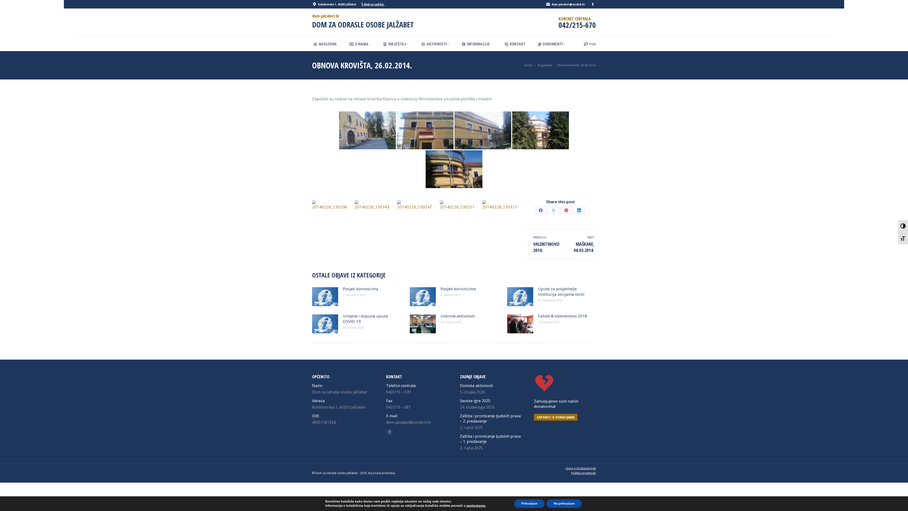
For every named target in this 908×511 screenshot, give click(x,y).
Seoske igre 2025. (475, 400)
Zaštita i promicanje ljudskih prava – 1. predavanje (490, 439)
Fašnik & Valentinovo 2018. (563, 316)
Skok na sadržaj (374, 4)
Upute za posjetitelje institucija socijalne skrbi (561, 291)
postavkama (476, 506)
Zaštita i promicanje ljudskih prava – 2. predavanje (490, 418)
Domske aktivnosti (476, 385)
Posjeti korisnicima (360, 288)
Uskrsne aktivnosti (458, 316)
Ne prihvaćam (564, 503)
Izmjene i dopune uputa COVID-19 (365, 318)
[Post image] (325, 296)
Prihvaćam (529, 503)
